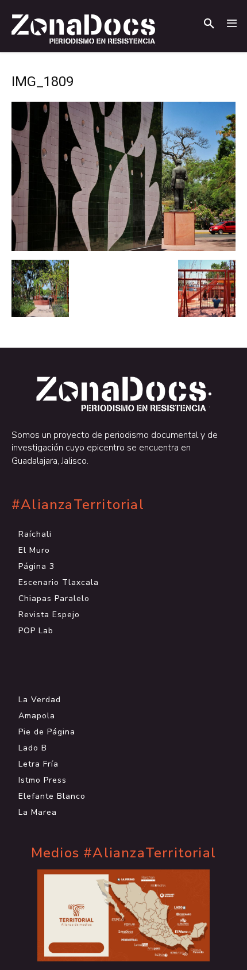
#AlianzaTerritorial (77, 505)
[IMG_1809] (123, 248)
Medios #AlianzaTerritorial (123, 853)
